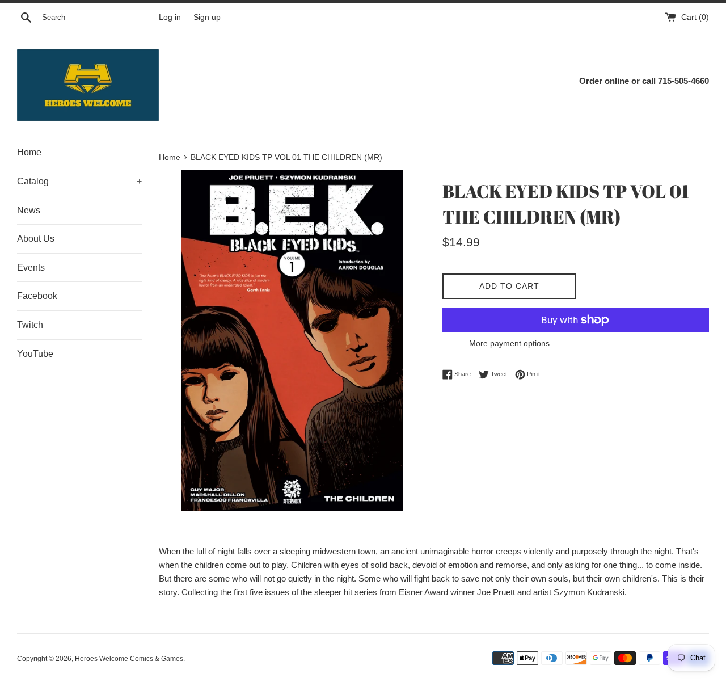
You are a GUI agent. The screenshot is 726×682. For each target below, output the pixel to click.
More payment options (509, 343)
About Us (35, 238)
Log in (170, 17)
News (28, 210)
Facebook (37, 296)
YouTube (35, 354)
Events (31, 267)
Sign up (207, 17)
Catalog (79, 181)
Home (29, 152)
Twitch (30, 325)
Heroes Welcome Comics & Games (129, 659)
